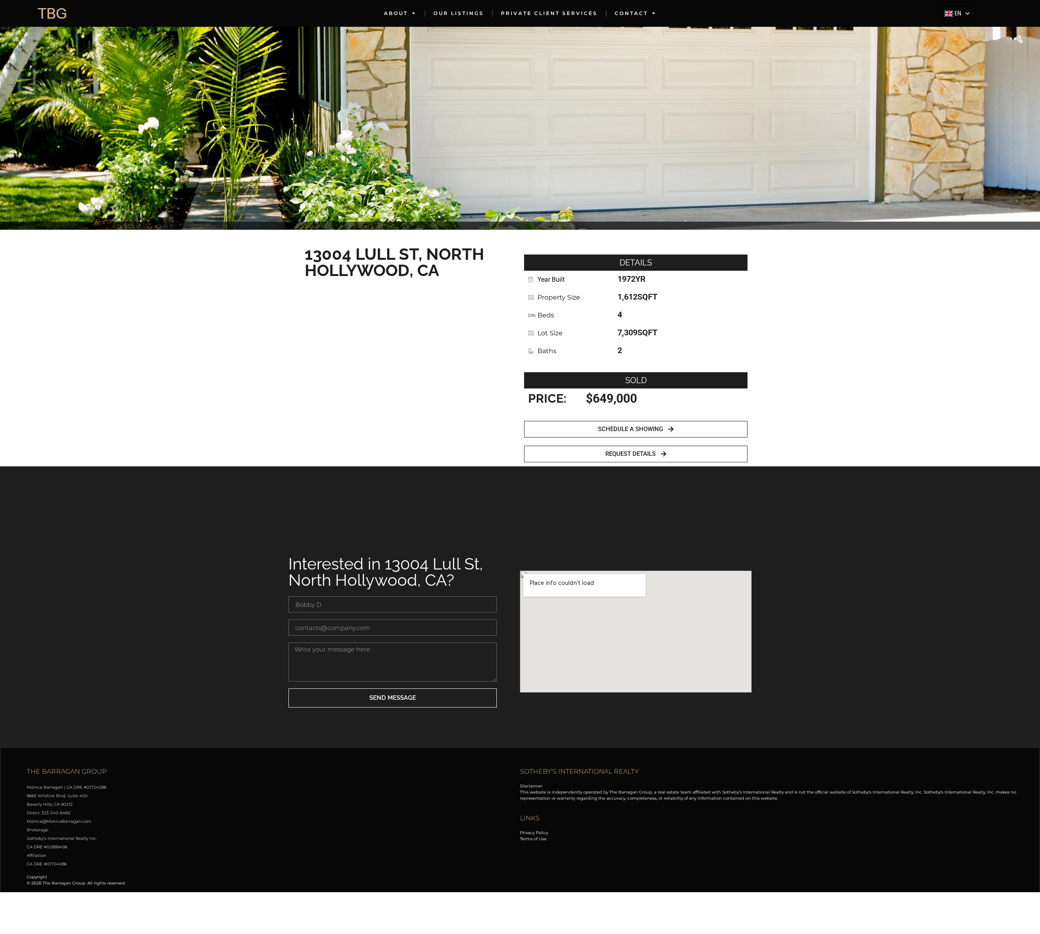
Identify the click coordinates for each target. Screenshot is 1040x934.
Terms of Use (533, 838)
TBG (52, 13)
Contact (631, 13)
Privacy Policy (534, 832)
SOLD (636, 380)
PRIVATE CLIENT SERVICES (549, 13)
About (396, 13)
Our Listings (458, 13)
